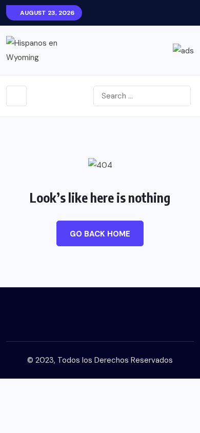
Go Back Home (100, 234)
